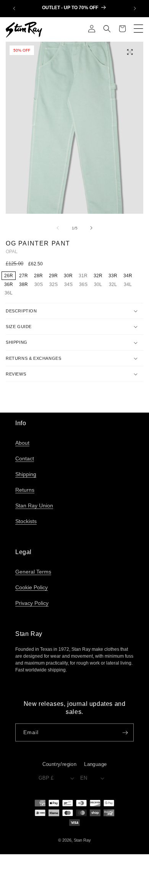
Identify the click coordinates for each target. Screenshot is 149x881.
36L (10, 293)
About (22, 443)
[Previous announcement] (14, 8)
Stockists (26, 521)
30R (68, 275)
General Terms (33, 572)
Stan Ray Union (34, 505)
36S (84, 284)
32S (54, 284)
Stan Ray (82, 840)
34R (127, 275)
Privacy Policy (32, 603)
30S (39, 284)
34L (129, 284)
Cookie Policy (31, 587)
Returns (24, 490)
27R (23, 275)
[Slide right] (91, 227)
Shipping (25, 474)
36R (8, 284)
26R (8, 275)
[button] (107, 29)
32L (114, 284)
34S (69, 284)
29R (53, 275)
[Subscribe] (125, 732)
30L (99, 284)
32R (98, 275)
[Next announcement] (134, 8)
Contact (24, 458)
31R (84, 276)
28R (38, 275)
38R (23, 284)
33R (113, 275)
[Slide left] (57, 227)
